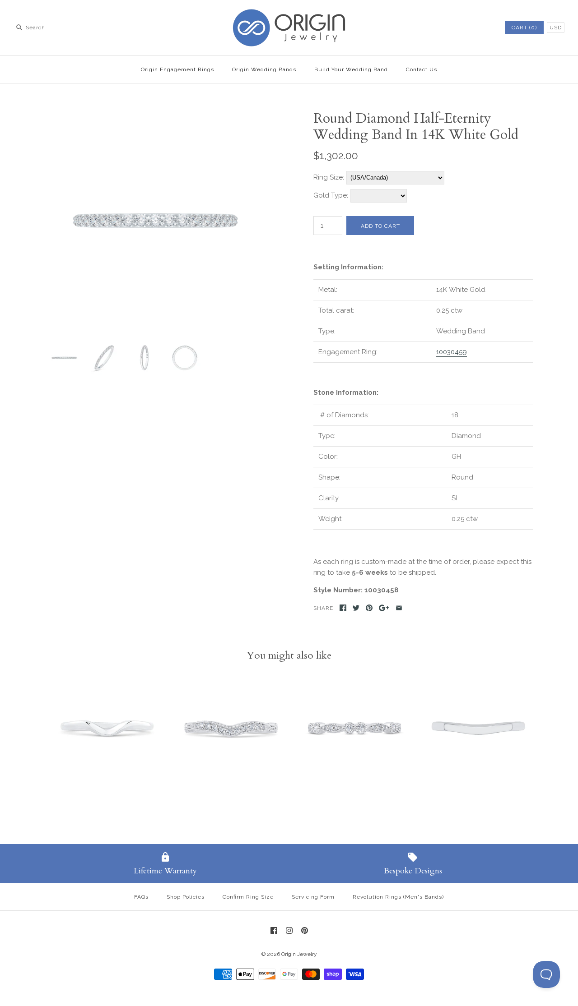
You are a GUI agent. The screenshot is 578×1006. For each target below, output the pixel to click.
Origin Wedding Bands (264, 69)
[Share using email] (399, 608)
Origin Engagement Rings (177, 69)
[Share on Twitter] (356, 608)
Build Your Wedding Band (351, 69)
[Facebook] (273, 930)
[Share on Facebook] (343, 608)
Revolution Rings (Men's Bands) (398, 897)
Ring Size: (328, 177)
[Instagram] (289, 930)
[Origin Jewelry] (289, 14)
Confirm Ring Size (248, 897)
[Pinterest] (304, 930)
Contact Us (421, 69)
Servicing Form (313, 897)
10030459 (451, 352)
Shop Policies (186, 897)
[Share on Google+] (384, 608)
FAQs (141, 897)
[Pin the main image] (369, 608)
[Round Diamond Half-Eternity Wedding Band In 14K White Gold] (155, 116)
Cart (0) (524, 27)
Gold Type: (330, 195)
